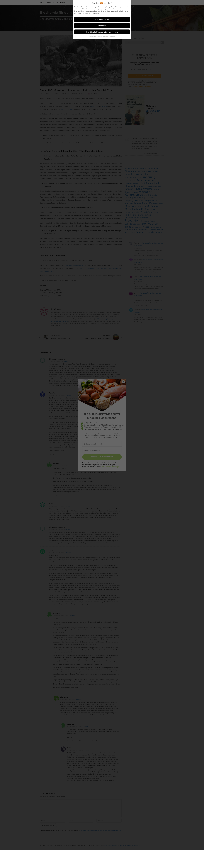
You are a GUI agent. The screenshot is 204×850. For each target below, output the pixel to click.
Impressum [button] (112, 36)
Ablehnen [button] (102, 25)
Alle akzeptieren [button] (102, 19)
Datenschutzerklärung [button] (103, 36)
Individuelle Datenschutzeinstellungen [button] (102, 32)
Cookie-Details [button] (93, 36)
